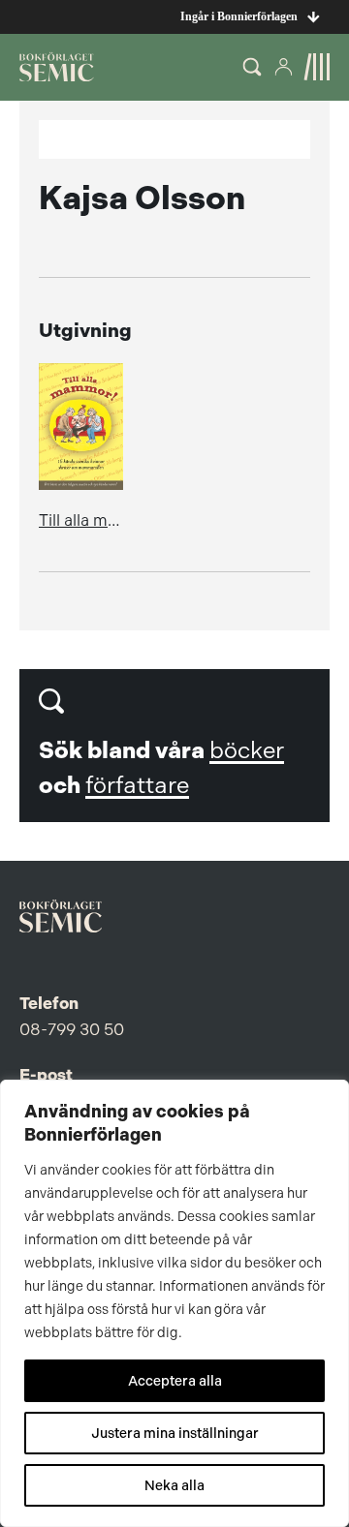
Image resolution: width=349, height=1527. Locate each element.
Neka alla (174, 1485)
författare (137, 785)
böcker (246, 750)
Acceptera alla (175, 1381)
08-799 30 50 (71, 1029)
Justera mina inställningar (175, 1433)
